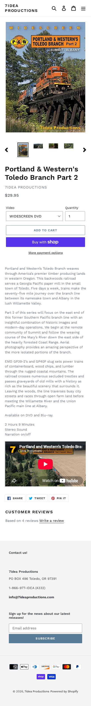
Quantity (71, 207)
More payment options (45, 252)
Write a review (51, 521)
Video (10, 207)
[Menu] (83, 8)
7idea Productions (21, 8)
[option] (23, 149)
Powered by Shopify (64, 691)
